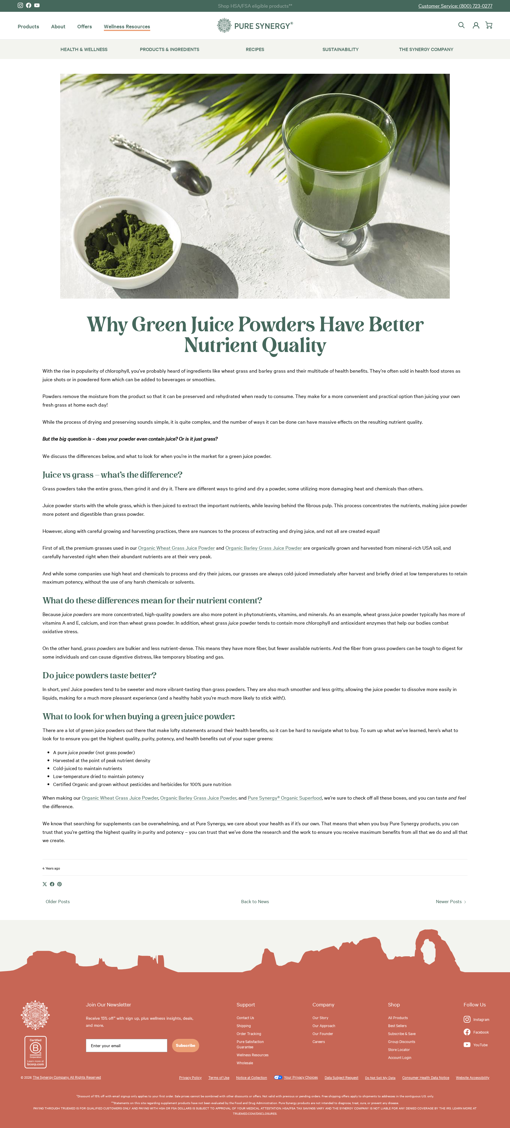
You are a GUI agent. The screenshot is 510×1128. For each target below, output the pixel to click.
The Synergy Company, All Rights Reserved (67, 1077)
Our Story (320, 1017)
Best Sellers (397, 1025)
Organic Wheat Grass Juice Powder (176, 547)
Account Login (399, 1057)
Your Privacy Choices (301, 1077)
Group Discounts (401, 1041)
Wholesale (245, 1062)
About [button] (58, 26)
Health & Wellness (84, 49)
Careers (319, 1041)
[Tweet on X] (44, 884)
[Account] (474, 25)
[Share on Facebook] (52, 884)
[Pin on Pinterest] (59, 884)
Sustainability (341, 49)
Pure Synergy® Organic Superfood (285, 797)
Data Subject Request (341, 1077)
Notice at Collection (251, 1077)
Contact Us (245, 1017)
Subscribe (185, 1045)
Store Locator (399, 1049)
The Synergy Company (426, 49)
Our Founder (323, 1033)
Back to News (255, 901)
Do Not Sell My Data (380, 1077)
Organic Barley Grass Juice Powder (263, 547)
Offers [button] (84, 26)
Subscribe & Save (402, 1033)
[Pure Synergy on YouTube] (37, 5)
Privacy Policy (190, 1077)
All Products (398, 1017)
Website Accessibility (472, 1077)
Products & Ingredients (169, 49)
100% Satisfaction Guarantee (255, 5)
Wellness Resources (127, 26)
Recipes (255, 49)
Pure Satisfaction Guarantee (250, 1044)
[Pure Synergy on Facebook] (28, 5)
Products (28, 26)
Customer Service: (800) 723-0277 (455, 5)
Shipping (244, 1025)
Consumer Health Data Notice (425, 1077)
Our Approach (324, 1025)
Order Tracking (249, 1033)
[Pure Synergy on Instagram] (20, 5)
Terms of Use (218, 1077)
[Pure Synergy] (255, 25)
